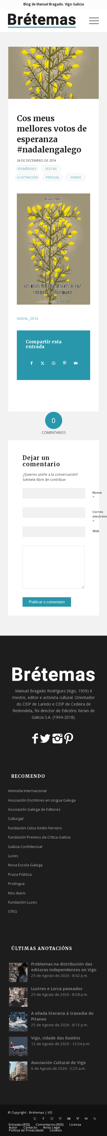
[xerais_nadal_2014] (53, 73)
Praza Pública (20, 874)
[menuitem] (77, 20)
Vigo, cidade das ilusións (55, 1038)
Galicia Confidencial (25, 846)
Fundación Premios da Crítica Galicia (39, 837)
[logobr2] (44, 20)
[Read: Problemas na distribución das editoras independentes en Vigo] (18, 972)
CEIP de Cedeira (70, 704)
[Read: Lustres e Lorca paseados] (18, 996)
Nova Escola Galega (25, 864)
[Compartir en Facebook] (31, 363)
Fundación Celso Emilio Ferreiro (35, 828)
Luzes (13, 855)
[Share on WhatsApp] (53, 363)
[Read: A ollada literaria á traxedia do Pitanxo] (18, 1021)
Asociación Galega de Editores (34, 809)
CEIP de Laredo (37, 704)
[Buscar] (77, 20)
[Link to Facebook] (43, 1118)
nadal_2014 (27, 318)
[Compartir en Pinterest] (64, 363)
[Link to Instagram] (52, 1118)
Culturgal (15, 818)
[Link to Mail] (86, 1118)
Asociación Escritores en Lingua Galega (42, 800)
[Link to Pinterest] (60, 1118)
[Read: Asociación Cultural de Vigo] (18, 1070)
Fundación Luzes (22, 902)
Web (95, 531)
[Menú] (91, 20)
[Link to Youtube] (69, 1118)
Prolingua (16, 883)
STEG (12, 911)
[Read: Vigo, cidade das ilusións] (18, 1046)
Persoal (53, 177)
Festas (51, 169)
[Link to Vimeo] (77, 1118)
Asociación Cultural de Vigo (58, 1062)
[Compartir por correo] (75, 363)
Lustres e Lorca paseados (56, 988)
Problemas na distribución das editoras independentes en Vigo (63, 966)
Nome (97, 495)
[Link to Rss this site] (94, 1118)
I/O (50, 1112)
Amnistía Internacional (27, 790)
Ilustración (27, 177)
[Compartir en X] (42, 363)
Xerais (75, 177)
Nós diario (17, 893)
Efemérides (27, 169)
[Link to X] (35, 1118)
